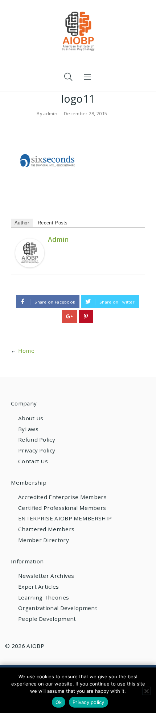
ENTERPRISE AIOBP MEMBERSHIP (65, 518)
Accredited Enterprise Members (62, 497)
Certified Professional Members (62, 507)
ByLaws (28, 429)
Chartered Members (46, 529)
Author (22, 223)
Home (26, 350)
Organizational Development (57, 607)
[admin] (29, 252)
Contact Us (33, 461)
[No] (146, 691)
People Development (47, 618)
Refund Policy (36, 439)
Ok (59, 702)
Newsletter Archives (46, 575)
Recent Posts (53, 223)
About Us (30, 418)
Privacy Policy (36, 450)
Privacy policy (88, 702)
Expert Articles (38, 586)
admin (50, 113)
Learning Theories (43, 597)
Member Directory (43, 540)
